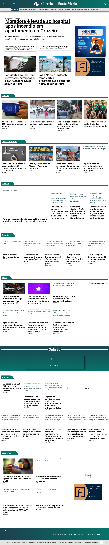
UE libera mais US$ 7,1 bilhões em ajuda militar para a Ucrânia (12, 387)
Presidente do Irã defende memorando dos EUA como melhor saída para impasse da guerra (54, 435)
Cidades (41, 9)
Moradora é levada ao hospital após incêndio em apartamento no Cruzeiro (37, 26)
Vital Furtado (54, 365)
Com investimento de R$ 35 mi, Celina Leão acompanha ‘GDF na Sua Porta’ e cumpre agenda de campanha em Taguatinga (19, 48)
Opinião (80, 9)
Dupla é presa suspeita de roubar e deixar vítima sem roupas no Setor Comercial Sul (69, 125)
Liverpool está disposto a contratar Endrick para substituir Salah (74, 259)
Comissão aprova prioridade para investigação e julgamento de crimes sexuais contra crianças (98, 212)
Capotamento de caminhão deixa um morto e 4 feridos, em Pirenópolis (93, 167)
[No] (106, 542)
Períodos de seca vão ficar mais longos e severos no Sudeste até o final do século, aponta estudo (38, 327)
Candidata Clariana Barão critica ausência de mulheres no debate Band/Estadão (77, 212)
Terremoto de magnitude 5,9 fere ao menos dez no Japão (32, 432)
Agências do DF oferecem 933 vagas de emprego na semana (14, 124)
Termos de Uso (78, 534)
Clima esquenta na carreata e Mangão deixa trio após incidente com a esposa (68, 167)
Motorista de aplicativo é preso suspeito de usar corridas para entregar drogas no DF (54, 47)
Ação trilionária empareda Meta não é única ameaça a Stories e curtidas (14, 326)
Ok (101, 542)
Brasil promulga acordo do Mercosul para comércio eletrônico (48, 478)
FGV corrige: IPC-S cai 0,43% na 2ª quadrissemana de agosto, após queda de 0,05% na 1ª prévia (17, 508)
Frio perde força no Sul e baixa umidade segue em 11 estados (64, 298)
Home (16, 9)
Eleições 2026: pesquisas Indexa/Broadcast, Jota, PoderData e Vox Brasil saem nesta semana (59, 212)
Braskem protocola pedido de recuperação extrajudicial (50, 506)
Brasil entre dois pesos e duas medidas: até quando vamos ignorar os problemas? (14, 167)
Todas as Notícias (26, 9)
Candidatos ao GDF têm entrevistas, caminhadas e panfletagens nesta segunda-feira (19, 79)
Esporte (67, 9)
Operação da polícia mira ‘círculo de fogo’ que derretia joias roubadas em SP (12, 299)
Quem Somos (90, 534)
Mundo (86, 9)
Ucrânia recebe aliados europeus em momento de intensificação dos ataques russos (32, 401)
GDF (34, 9)
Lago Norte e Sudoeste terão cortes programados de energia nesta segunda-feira (54, 79)
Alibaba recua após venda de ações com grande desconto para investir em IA (38, 299)
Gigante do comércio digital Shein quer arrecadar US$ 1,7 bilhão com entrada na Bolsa (53, 402)
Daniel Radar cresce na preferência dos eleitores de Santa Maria (95, 124)
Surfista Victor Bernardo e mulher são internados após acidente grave (54, 259)
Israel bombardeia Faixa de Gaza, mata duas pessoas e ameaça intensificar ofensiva (10, 434)
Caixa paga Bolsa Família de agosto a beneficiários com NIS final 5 (17, 478)
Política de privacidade (62, 534)
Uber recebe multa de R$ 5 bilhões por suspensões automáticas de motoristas (63, 327)
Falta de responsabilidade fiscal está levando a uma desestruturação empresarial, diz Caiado (25, 220)
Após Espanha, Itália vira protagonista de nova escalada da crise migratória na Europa (76, 434)
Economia (94, 9)
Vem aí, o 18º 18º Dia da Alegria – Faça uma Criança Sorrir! (39, 166)
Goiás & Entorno (50, 9)
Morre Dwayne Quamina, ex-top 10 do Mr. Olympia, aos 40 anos (97, 258)
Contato (100, 534)
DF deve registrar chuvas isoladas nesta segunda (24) (42, 124)
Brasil (74, 9)
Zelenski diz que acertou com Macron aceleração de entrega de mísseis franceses (98, 434)
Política (60, 9)
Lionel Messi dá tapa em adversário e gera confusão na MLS (33, 258)
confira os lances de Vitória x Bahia (11, 256)
